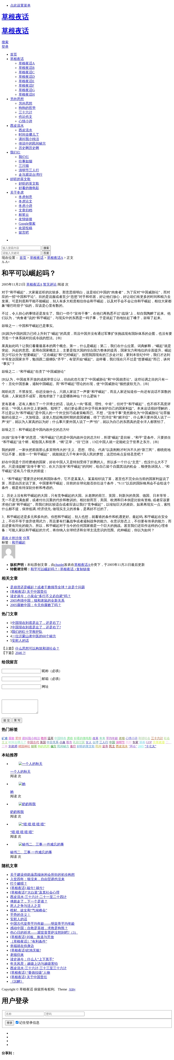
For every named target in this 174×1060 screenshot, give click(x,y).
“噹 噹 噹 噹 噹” (22, 832)
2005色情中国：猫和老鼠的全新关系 (37, 600)
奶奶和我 (17, 812)
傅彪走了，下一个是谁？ (29, 901)
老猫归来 (17, 955)
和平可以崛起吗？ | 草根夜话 (52, 569)
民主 (112, 746)
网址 (45, 686)
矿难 (5, 738)
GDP (149, 742)
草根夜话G (27, 90)
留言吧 (24, 232)
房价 (70, 738)
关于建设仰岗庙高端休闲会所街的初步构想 (42, 874)
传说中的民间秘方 (32, 143)
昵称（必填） (52, 671)
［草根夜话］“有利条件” (28, 941)
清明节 (120, 742)
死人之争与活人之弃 (25, 906)
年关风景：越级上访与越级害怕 (34, 963)
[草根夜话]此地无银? (25, 950)
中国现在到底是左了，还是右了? (36, 623)
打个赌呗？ (18, 883)
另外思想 (17, 99)
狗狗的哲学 (27, 108)
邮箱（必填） (52, 679)
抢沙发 (17, 538)
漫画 (142, 742)
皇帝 (105, 746)
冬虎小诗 (25, 206)
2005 (141, 746)
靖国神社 (24, 746)
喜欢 (6, 538)
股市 (69, 742)
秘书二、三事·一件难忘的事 (31, 852)
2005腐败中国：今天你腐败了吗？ (35, 605)
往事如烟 (25, 161)
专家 (135, 742)
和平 (15, 542)
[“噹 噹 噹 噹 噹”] (32, 824)
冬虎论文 (25, 201)
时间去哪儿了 (29, 134)
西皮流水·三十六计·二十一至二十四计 (38, 897)
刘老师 (12, 746)
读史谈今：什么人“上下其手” (32, 959)
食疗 (73, 746)
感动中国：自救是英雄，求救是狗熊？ (39, 928)
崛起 (22, 542)
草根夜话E (26, 81)
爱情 (18, 738)
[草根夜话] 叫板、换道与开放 (32, 937)
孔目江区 (79, 742)
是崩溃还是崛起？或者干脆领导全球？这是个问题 (47, 587)
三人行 (103, 742)
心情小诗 (25, 121)
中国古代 (33, 742)
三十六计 (25, 112)
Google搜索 (27, 223)
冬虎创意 (25, 197)
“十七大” (150, 746)
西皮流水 (17, 125)
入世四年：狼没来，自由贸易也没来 (37, 879)
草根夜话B (27, 68)
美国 (43, 742)
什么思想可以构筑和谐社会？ (37, 648)
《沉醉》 (17, 981)
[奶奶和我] (27, 804)
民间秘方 (63, 746)
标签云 (24, 214)
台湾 (95, 742)
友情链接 (25, 219)
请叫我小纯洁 (29, 139)
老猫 (122, 738)
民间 (98, 746)
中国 (112, 742)
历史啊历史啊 (29, 148)
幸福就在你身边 (22, 946)
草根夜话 (17, 59)
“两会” (133, 746)
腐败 (11, 738)
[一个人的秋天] (30, 764)
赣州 (44, 738)
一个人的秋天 (20, 771)
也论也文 (25, 117)
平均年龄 (112, 738)
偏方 (53, 746)
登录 (5, 46)
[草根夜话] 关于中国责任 (28, 591)
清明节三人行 (29, 170)
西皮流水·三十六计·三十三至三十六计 (38, 968)
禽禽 (102, 738)
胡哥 (34, 746)
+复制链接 (82, 569)
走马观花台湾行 (30, 174)
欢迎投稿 (25, 228)
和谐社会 (144, 738)
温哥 (50, 738)
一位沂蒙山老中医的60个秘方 (34, 636)
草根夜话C (27, 72)
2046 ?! (20, 653)
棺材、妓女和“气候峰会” (28, 910)
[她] (22, 784)
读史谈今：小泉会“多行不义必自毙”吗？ (40, 596)
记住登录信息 (29, 1022)
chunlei (59, 564)
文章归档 (25, 210)
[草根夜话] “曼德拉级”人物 (30, 972)
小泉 (62, 742)
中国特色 (60, 738)
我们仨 (15, 152)
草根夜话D (27, 76)
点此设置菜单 (20, 5)
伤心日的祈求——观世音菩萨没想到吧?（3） (44, 932)
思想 (129, 742)
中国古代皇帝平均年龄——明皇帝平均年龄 (42, 923)
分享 (26, 538)
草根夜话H (27, 94)
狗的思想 (44, 746)
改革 (95, 738)
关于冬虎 (17, 192)
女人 (89, 742)
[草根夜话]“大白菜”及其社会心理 (34, 892)
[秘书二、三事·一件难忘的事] (41, 844)
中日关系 (53, 742)
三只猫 (24, 165)
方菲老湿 (159, 742)
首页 (13, 54)
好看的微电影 (29, 188)
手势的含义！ (20, 914)
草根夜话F (26, 85)
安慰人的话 (20, 640)
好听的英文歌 (20, 179)
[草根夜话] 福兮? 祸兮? (27, 888)
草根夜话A (27, 63)
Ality (72, 989)
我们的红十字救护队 (27, 631)
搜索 (5, 42)
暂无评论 (50, 284)
